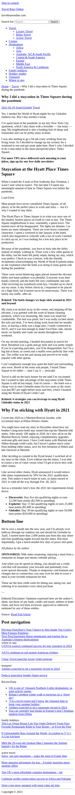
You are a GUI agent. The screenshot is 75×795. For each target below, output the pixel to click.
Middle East (23, 63)
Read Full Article (21, 614)
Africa (19, 47)
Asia (18, 50)
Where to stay (17, 80)
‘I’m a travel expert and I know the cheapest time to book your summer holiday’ (38, 702)
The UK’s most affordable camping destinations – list (31, 772)
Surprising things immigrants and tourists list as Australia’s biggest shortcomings (34, 638)
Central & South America (30, 57)
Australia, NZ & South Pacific (33, 54)
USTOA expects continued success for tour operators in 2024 (36, 646)
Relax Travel (23, 34)
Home (5, 86)
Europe (20, 60)
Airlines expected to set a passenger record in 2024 (30, 668)
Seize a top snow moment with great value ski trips (30, 785)
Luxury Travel (24, 31)
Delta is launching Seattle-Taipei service (24, 675)
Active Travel (24, 37)
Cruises (13, 41)
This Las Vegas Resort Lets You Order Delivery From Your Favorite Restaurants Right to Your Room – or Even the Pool (36, 725)
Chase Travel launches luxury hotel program (26, 659)
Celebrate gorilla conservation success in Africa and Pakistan (36, 778)
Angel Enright (23, 107)
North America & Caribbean (32, 67)
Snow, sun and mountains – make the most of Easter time (34, 756)
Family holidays (18, 70)
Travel (12, 28)
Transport (14, 77)
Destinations (16, 44)
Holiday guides (17, 73)
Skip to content (10, 3)
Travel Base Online (12, 9)
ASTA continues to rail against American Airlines (29, 652)
